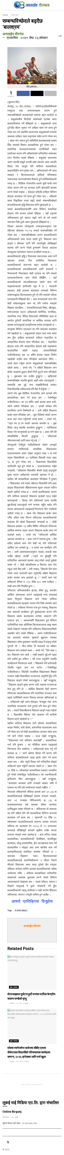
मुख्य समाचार (14, 987)
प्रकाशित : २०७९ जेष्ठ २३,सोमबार (27, 38)
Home (5, 15)
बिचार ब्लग (15, 15)
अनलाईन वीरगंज (12, 34)
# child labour (21, 910)
